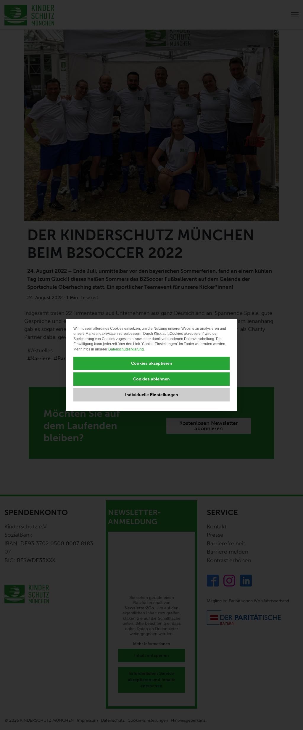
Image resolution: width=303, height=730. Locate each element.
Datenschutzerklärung (126, 349)
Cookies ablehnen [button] (151, 379)
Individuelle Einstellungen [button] (151, 394)
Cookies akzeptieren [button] (151, 363)
